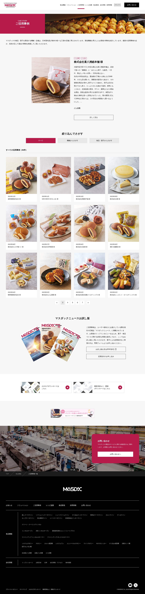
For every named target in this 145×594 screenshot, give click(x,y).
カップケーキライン (28, 518)
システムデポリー (27, 543)
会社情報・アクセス (56, 562)
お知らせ (9, 505)
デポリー (38, 543)
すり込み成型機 (114, 543)
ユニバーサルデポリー (74, 543)
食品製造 (96, 5)
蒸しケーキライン (27, 515)
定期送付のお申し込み (106, 356)
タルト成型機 (48, 543)
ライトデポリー (88, 543)
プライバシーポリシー (12, 589)
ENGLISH (117, 5)
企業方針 (38, 562)
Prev (57, 303)
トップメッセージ (27, 562)
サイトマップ (23, 589)
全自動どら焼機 (27, 553)
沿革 (45, 562)
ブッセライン (121, 515)
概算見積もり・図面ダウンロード (51, 589)
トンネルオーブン (27, 531)
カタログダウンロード (35, 589)
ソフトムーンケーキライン (44, 515)
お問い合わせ (131, 5)
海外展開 (68, 562)
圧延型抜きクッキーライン (73, 518)
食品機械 (62, 5)
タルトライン (110, 515)
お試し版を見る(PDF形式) (105, 349)
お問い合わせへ (115, 454)
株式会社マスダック (72, 489)
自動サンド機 (126, 543)
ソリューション (71, 5)
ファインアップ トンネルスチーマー (33, 537)
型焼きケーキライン (96, 515)
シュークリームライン (62, 515)
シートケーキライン (56, 518)
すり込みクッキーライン (79, 515)
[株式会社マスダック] (10, 5)
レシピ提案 (88, 5)
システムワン (60, 543)
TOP (7, 474)
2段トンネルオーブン (42, 531)
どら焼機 (77, 108)
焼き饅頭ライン (42, 518)
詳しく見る (94, 117)
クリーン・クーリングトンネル (31, 524)
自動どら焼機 (39, 553)
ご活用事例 (80, 5)
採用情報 (109, 5)
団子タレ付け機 (27, 546)
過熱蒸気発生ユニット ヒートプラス (63, 531)
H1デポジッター (101, 543)
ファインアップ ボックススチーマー (58, 537)
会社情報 (102, 5)
